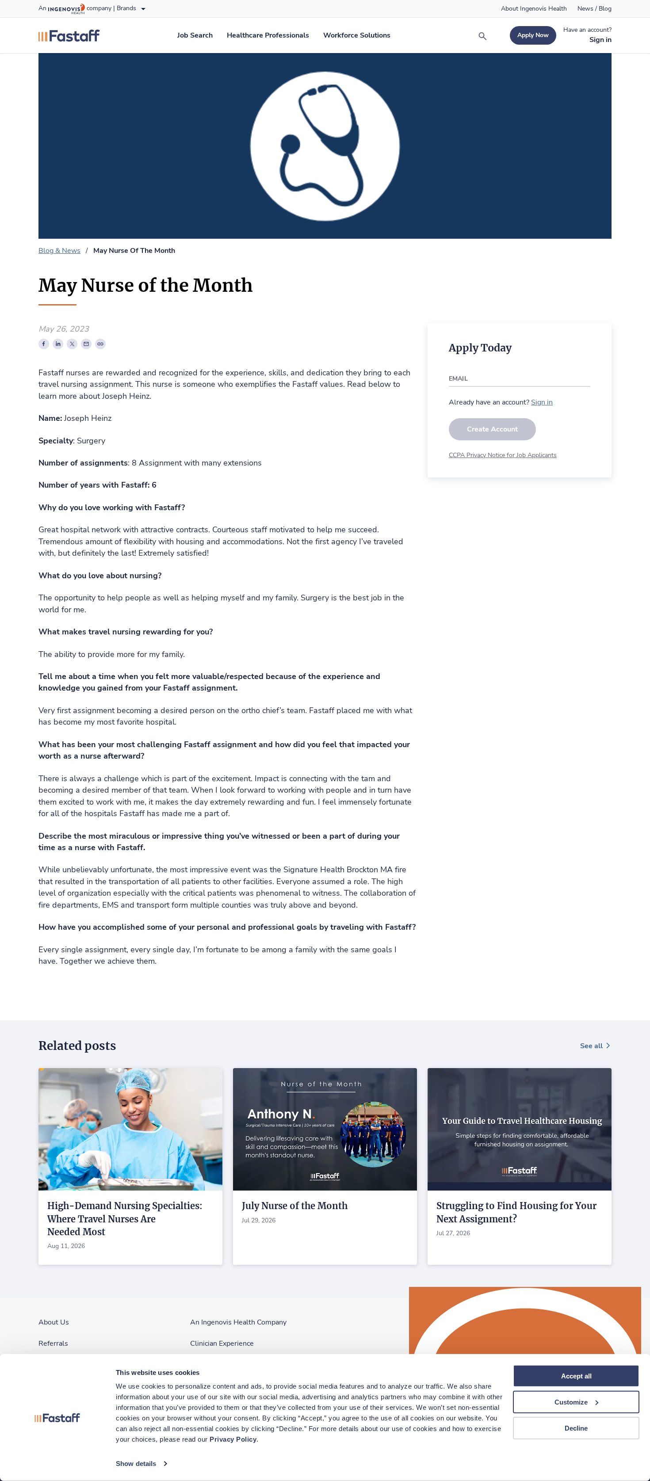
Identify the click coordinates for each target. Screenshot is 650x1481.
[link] (534, 9)
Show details (136, 1463)
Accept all (576, 1376)
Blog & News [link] (59, 251)
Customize (571, 1402)
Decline (576, 1427)
